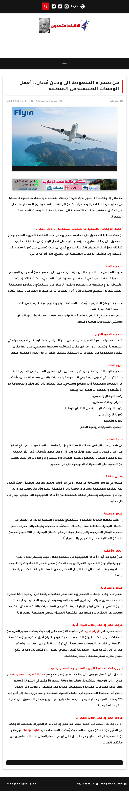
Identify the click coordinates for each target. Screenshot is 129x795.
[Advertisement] (64, 45)
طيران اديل (92, 631)
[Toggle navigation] (64, 63)
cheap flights (31, 730)
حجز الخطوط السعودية (28, 674)
